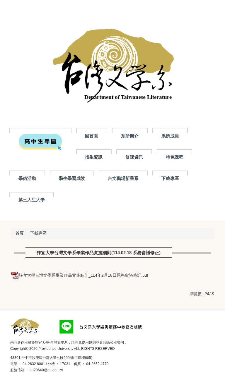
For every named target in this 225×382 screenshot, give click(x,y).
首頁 (20, 233)
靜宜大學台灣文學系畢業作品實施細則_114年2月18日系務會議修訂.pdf (83, 275)
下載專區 (38, 233)
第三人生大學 (31, 199)
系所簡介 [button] (130, 135)
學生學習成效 (72, 178)
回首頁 (91, 135)
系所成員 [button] (170, 135)
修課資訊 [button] (134, 156)
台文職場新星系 (123, 178)
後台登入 (72, 370)
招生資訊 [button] (94, 156)
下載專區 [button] (170, 178)
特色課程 (174, 156)
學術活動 (27, 178)
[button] (40, 141)
